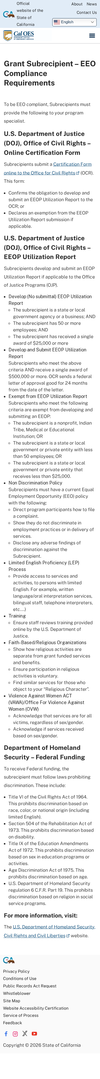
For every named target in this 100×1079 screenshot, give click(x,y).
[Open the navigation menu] (92, 35)
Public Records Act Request (29, 986)
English (66, 22)
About (77, 4)
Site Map (11, 1000)
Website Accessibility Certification (35, 1008)
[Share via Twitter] (25, 1034)
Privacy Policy (16, 971)
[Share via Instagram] (15, 1034)
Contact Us (87, 12)
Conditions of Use (19, 978)
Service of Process (20, 1015)
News (92, 4)
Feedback (12, 1022)
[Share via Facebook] (6, 1034)
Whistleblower (17, 993)
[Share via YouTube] (34, 1034)
